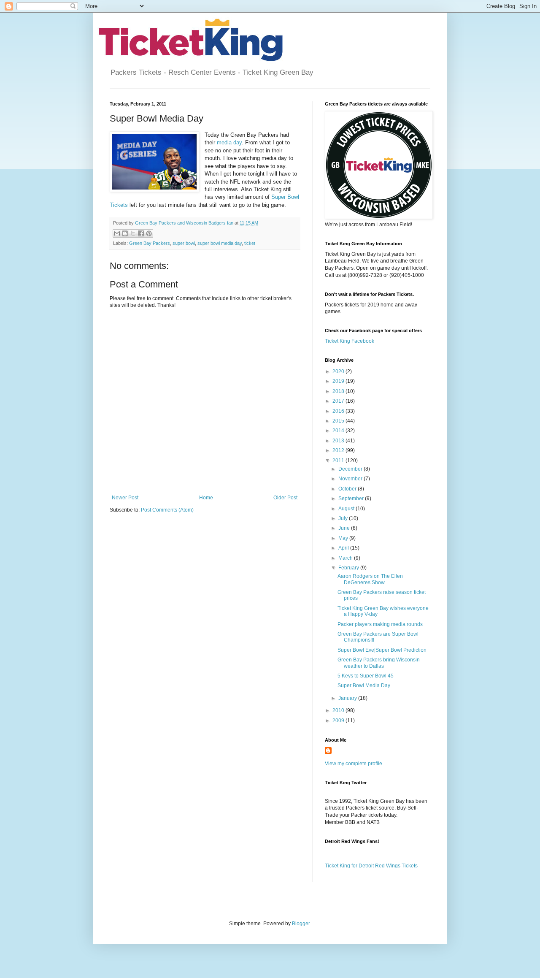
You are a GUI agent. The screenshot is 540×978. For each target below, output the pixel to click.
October (348, 489)
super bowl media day (219, 243)
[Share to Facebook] (141, 233)
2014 (339, 430)
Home (206, 498)
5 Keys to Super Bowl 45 (366, 676)
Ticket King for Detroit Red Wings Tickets (371, 866)
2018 (339, 391)
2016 (339, 411)
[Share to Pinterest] (149, 233)
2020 (339, 371)
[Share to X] (133, 233)
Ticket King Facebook (349, 341)
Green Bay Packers (149, 243)
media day (229, 142)
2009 (339, 720)
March (346, 558)
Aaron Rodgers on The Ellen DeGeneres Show (370, 579)
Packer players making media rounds (380, 624)
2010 (339, 710)
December (351, 469)
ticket (249, 243)
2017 (339, 401)
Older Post (285, 498)
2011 (339, 460)
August (347, 509)
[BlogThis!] (125, 233)
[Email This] (117, 233)
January (348, 698)
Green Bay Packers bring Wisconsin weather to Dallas (379, 663)
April (344, 548)
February (349, 568)
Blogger (301, 924)
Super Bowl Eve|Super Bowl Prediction (382, 650)
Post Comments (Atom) (167, 510)
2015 (339, 421)
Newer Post (125, 498)
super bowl (184, 243)
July (343, 518)
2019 (339, 381)
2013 (339, 441)
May (343, 538)
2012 (339, 450)
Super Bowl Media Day (364, 685)
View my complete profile (353, 764)
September (351, 498)
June (344, 528)
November (351, 479)
